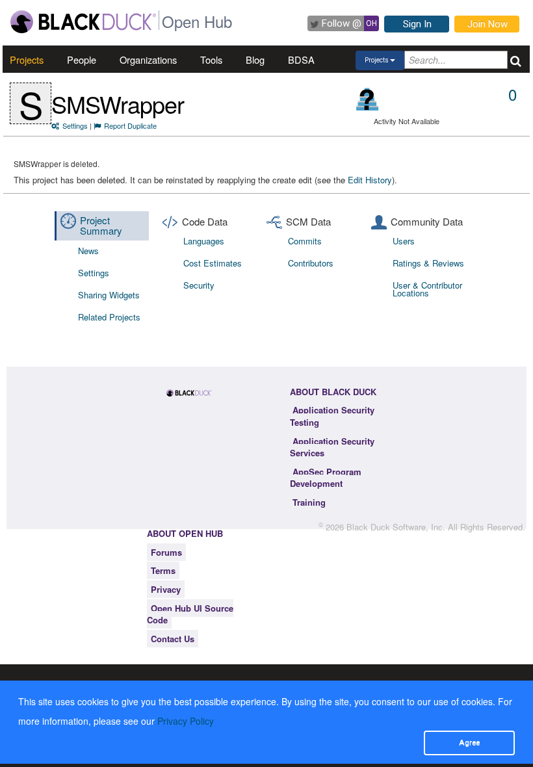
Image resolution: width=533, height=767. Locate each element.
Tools (211, 59)
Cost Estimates (212, 263)
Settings (75, 125)
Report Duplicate (130, 125)
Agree (469, 742)
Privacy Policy (185, 720)
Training (309, 502)
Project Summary (101, 225)
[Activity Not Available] (367, 99)
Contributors (310, 263)
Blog (255, 59)
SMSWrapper (117, 103)
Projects (27, 59)
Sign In (417, 24)
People (81, 59)
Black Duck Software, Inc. (395, 527)
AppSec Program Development (325, 477)
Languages (203, 241)
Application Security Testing (332, 416)
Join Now (487, 24)
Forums (166, 552)
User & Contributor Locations (427, 289)
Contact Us (172, 638)
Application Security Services (332, 447)
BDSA (301, 59)
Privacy (166, 589)
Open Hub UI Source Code (190, 614)
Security (198, 285)
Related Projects (109, 317)
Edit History (370, 180)
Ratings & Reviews (428, 263)
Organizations (148, 59)
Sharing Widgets (109, 295)
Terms (163, 570)
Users (404, 241)
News (88, 250)
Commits (305, 241)
